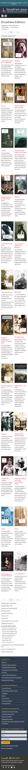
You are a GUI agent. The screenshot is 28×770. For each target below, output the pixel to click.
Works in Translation (6, 642)
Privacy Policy (5, 698)
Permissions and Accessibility (9, 670)
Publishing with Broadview (9, 667)
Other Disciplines (5, 651)
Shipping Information (7, 719)
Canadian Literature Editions (8, 633)
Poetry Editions (5, 640)
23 (18, 32)
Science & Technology (7, 649)
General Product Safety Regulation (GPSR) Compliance (13, 722)
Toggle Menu (2, 16)
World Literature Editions (7, 635)
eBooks (4, 696)
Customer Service (6, 688)
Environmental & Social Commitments (12, 677)
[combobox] (5, 27)
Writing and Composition (8, 608)
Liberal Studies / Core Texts (8, 621)
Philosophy (4, 611)
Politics (3, 618)
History (3, 616)
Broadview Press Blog (7, 680)
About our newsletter (6, 748)
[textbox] (5, 29)
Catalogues (5, 693)
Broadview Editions (7, 626)
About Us (4, 662)
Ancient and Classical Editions (8, 628)
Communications (5, 613)
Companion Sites (6, 703)
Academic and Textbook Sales (10, 711)
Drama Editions (5, 638)
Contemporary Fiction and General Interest (12, 645)
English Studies (5, 605)
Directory (4, 672)
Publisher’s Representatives (9, 665)
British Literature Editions (7, 629)
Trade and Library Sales (8, 714)
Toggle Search (5, 16)
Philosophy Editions (6, 637)
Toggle (25, 605)
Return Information (7, 716)
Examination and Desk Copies (9, 691)
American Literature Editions (8, 631)
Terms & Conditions (7, 701)
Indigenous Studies (6, 623)
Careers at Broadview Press (9, 675)
